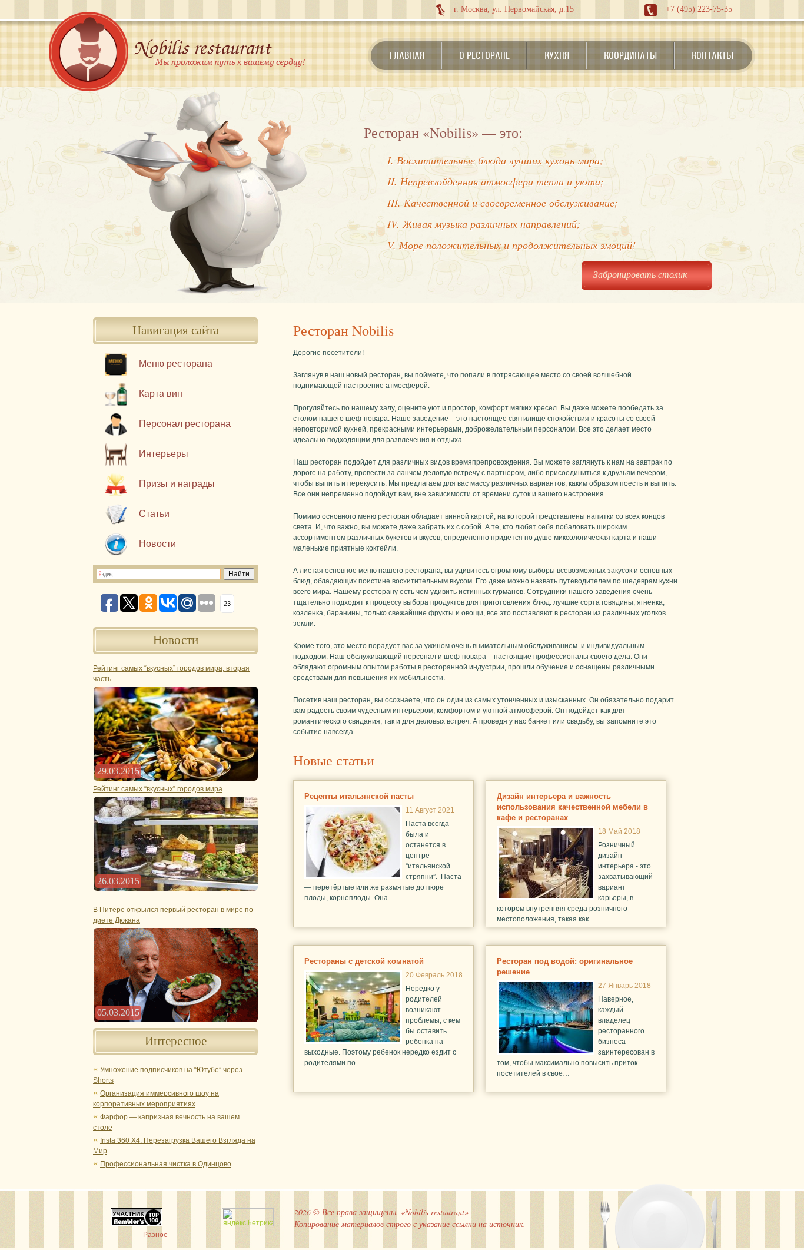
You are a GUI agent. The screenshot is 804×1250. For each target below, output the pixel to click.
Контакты (712, 55)
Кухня (556, 55)
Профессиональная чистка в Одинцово (165, 1164)
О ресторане (484, 55)
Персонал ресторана (185, 424)
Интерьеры (163, 454)
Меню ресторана (175, 364)
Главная (407, 55)
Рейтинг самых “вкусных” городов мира (157, 789)
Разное (155, 1235)
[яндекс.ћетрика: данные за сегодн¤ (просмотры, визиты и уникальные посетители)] (248, 1217)
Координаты (630, 55)
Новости (157, 544)
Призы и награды (177, 484)
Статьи (154, 514)
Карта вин (160, 394)
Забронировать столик (640, 274)
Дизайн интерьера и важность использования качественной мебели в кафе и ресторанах (572, 807)
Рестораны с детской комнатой (364, 961)
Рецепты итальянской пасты (359, 796)
